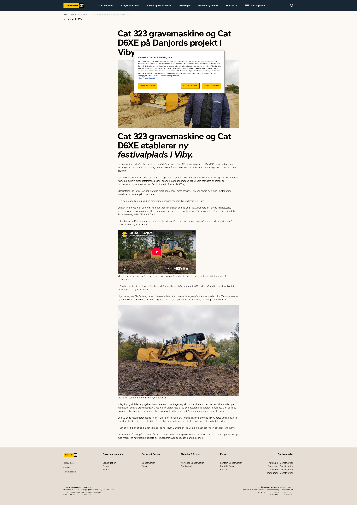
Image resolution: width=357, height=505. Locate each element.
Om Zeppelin (258, 5)
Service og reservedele (158, 5)
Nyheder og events (208, 5)
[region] (179, 72)
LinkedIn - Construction (281, 469)
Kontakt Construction (231, 463)
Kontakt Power (227, 466)
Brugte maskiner (130, 5)
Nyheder (73, 14)
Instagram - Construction (280, 473)
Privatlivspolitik (69, 472)
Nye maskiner (106, 5)
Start (65, 14)
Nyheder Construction (192, 463)
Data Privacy (144, 78)
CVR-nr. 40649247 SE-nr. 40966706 (280, 495)
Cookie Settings (190, 86)
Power (106, 466)
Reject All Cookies (147, 86)
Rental (106, 469)
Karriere (224, 469)
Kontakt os (231, 5)
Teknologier (184, 5)
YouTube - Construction (281, 463)
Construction (82, 14)
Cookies (66, 467)
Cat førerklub (187, 466)
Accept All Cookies (211, 86)
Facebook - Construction (281, 466)
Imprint (152, 78)
